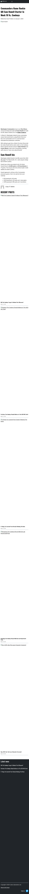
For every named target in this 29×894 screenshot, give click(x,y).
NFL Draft (3, 159)
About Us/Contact (5, 887)
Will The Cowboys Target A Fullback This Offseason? (12, 302)
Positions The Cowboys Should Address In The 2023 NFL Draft (14, 414)
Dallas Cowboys (21, 132)
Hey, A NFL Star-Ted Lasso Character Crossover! (11, 752)
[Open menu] (12, 1)
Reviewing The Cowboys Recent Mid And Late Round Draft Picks (13, 639)
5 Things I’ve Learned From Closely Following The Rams (13, 526)
